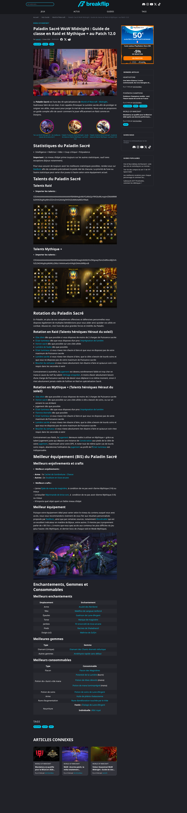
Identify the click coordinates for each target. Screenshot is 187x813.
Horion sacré (41, 343)
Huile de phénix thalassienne (90, 696)
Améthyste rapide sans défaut (88, 653)
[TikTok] (159, 4)
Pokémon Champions (133, 93)
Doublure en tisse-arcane (57, 477)
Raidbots (37, 169)
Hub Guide (45, 17)
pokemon (143, 106)
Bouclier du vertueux (45, 363)
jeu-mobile (127, 106)
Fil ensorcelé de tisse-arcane (88, 624)
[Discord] (143, 4)
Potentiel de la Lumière (86, 674)
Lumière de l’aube (43, 347)
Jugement (64, 371)
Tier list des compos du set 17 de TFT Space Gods (136, 171)
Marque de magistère (88, 619)
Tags (144, 11)
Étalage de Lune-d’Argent (93, 705)
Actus (77, 11)
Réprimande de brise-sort (57, 494)
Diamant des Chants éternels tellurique (88, 649)
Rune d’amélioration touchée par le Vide (89, 700)
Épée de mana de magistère (54, 488)
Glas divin (39, 337)
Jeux (43, 11)
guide (45, 44)
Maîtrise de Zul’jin (88, 632)
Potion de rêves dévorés (86, 680)
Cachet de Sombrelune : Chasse (58, 474)
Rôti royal (96, 710)
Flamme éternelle (43, 412)
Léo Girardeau (49, 773)
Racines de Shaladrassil (88, 628)
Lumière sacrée (42, 356)
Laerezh (38, 39)
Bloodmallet (102, 519)
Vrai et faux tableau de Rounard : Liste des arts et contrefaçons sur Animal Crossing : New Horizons (137, 165)
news (136, 106)
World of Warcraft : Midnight (94, 101)
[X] (155, 4)
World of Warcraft (58, 17)
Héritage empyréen (71, 375)
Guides (110, 11)
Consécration (86, 440)
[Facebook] (61, 39)
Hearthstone (129, 77)
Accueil (36, 17)
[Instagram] (147, 4)
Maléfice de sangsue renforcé (88, 611)
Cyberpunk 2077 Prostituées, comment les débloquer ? (133, 182)
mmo (51, 44)
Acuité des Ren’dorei (88, 606)
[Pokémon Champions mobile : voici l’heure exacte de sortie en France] (137, 100)
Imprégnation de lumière (91, 340)
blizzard (37, 44)
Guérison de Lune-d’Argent (88, 615)
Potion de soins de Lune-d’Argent (90, 692)
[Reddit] (69, 39)
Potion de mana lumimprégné (86, 685)
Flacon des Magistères (90, 670)
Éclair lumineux (42, 340)
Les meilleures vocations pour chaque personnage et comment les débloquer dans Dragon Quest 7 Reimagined (137, 176)
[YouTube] (151, 4)
